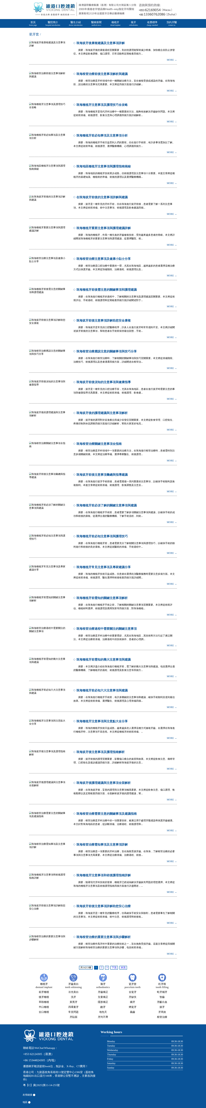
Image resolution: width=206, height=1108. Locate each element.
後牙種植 (44, 997)
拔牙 (162, 1007)
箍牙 (133, 23)
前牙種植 (44, 992)
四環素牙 (73, 1007)
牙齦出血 (162, 1002)
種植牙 (115, 23)
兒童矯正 (103, 997)
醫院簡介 (53, 23)
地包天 (103, 1012)
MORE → (172, 60)
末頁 (123, 967)
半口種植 (44, 1007)
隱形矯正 (103, 1002)
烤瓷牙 (132, 1007)
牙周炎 (162, 1012)
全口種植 (44, 1012)
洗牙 (73, 997)
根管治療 (162, 1017)
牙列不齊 (103, 1017)
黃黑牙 (73, 1002)
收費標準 (152, 23)
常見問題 (73, 1012)
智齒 (162, 997)
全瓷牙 (132, 992)
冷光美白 (73, 992)
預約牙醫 (172, 23)
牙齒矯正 (103, 992)
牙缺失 (132, 997)
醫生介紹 (75, 23)
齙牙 (103, 1007)
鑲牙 (132, 1002)
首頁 (33, 23)
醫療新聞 (96, 23)
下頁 (114, 967)
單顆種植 (44, 1002)
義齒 (132, 1012)
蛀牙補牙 (162, 992)
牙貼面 (73, 1017)
